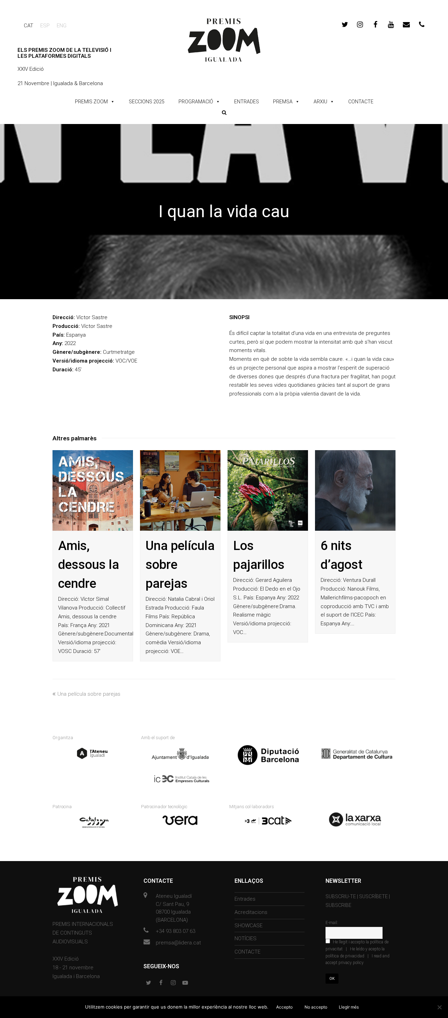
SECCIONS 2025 (146, 101)
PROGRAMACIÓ (195, 101)
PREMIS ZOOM (91, 101)
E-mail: (332, 922)
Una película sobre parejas (88, 694)
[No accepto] (439, 1007)
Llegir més (349, 1007)
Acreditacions (250, 912)
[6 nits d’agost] (355, 490)
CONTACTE (360, 101)
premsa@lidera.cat (178, 943)
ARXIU (320, 101)
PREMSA (283, 101)
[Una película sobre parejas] (180, 490)
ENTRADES (246, 101)
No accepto (315, 1007)
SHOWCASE (248, 925)
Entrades (244, 899)
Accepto (284, 1007)
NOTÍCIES (245, 938)
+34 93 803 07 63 (175, 931)
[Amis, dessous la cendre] (92, 490)
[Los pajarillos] (267, 490)
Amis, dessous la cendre (88, 564)
